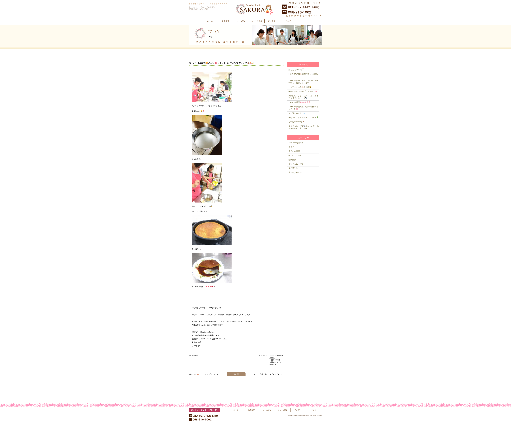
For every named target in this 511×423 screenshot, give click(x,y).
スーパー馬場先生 (276, 355)
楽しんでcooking (295, 70)
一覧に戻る (236, 374)
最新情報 (272, 364)
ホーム (210, 21)
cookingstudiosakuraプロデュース (302, 91)
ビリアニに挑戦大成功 (299, 87)
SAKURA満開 (294, 102)
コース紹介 (241, 21)
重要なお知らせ (295, 173)
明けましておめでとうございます (302, 118)
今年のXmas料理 (295, 122)
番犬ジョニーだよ (296, 164)
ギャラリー (272, 21)
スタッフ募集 (256, 21)
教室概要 (225, 21)
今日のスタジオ (275, 362)
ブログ (288, 21)
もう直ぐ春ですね (296, 113)
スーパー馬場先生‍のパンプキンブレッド (268, 374)
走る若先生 (293, 168)
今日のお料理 (274, 360)
